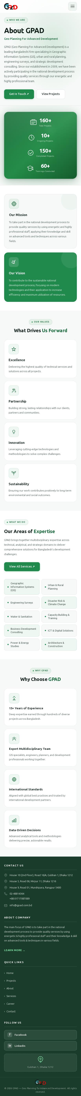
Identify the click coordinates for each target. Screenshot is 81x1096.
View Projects (51, 94)
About (9, 988)
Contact (10, 1011)
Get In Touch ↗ (19, 94)
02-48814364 (17, 893)
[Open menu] (72, 6)
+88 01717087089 (19, 898)
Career (9, 1003)
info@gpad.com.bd (21, 905)
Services (10, 996)
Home (9, 973)
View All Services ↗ (22, 566)
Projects (10, 980)
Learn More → (14, 950)
